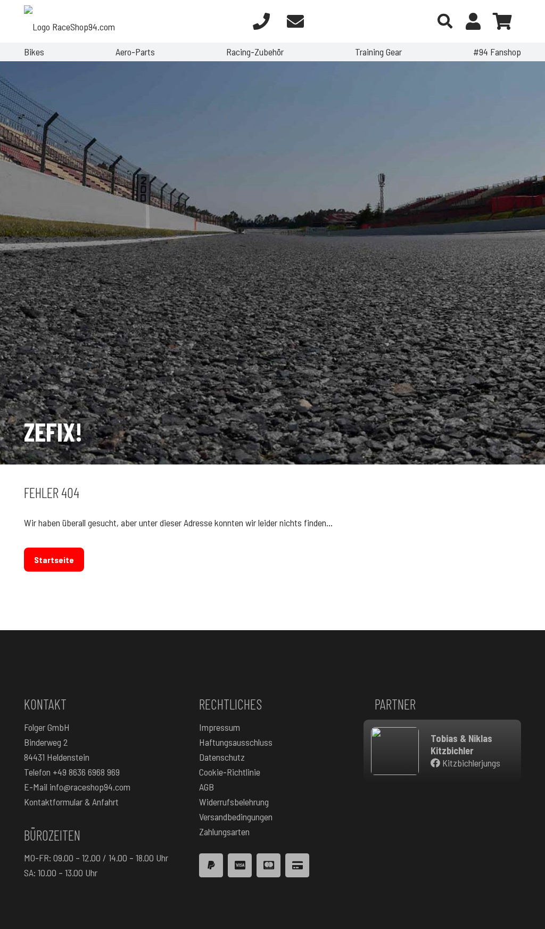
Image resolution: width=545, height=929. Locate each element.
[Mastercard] (268, 865)
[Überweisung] (297, 865)
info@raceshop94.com (89, 787)
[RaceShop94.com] (69, 21)
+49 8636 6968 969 (86, 772)
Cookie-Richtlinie (229, 772)
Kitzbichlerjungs (470, 763)
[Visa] (240, 865)
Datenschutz (222, 757)
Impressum (219, 727)
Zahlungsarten (224, 831)
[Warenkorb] (502, 21)
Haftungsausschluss (235, 742)
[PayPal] (211, 865)
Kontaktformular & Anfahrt (71, 802)
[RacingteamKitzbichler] (395, 751)
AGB (206, 787)
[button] (444, 21)
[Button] (261, 21)
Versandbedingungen (235, 816)
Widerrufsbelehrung (234, 802)
